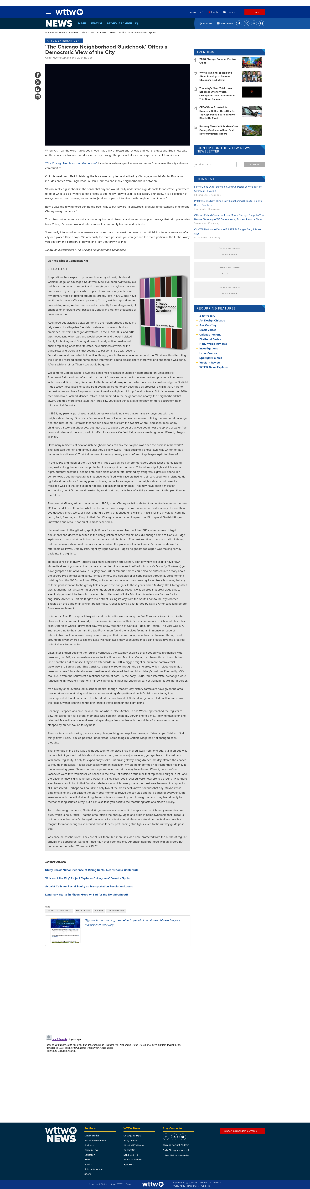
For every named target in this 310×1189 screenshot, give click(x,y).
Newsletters (227, 23)
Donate (254, 12)
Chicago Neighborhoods (59, 910)
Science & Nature (137, 32)
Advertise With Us (133, 1159)
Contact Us (129, 1150)
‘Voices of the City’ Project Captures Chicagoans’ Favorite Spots (87, 878)
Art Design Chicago (212, 320)
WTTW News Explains (214, 367)
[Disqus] (117, 990)
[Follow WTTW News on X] (246, 23)
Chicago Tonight (210, 334)
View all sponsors (229, 254)
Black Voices (207, 330)
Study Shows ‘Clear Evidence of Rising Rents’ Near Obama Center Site (92, 870)
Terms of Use (193, 1186)
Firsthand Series (210, 339)
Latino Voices (208, 353)
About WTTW (116, 1184)
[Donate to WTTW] (153, 1184)
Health (112, 32)
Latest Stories (91, 1135)
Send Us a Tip (131, 1154)
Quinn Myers (52, 57)
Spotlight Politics (210, 358)
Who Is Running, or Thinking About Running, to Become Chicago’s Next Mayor (215, 76)
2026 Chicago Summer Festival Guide (217, 61)
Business (73, 32)
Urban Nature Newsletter (176, 1155)
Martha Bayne (83, 910)
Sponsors (129, 1164)
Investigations (208, 348)
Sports (152, 32)
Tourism (99, 910)
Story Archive (119, 23)
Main (82, 23)
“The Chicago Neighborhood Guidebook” (71, 163)
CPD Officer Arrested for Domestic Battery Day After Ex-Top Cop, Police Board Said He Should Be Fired (217, 112)
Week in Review (209, 362)
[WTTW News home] (59, 23)
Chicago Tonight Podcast (176, 1145)
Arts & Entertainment (56, 32)
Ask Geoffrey (208, 325)
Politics (122, 32)
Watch (96, 23)
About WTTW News (134, 1145)
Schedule (93, 1184)
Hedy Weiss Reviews (213, 344)
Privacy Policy (179, 1186)
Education (102, 32)
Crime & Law (87, 32)
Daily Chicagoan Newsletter (177, 1150)
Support (129, 1184)
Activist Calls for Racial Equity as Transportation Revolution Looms (89, 886)
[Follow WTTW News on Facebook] (239, 23)
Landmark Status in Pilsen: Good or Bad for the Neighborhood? (86, 894)
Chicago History (116, 910)
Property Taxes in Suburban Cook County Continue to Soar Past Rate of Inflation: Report (218, 130)
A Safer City (207, 316)
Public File (205, 1186)
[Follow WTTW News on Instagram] (254, 23)
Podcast (207, 23)
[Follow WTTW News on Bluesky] (261, 23)
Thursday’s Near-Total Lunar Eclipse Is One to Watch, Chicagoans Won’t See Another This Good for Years (217, 93)
